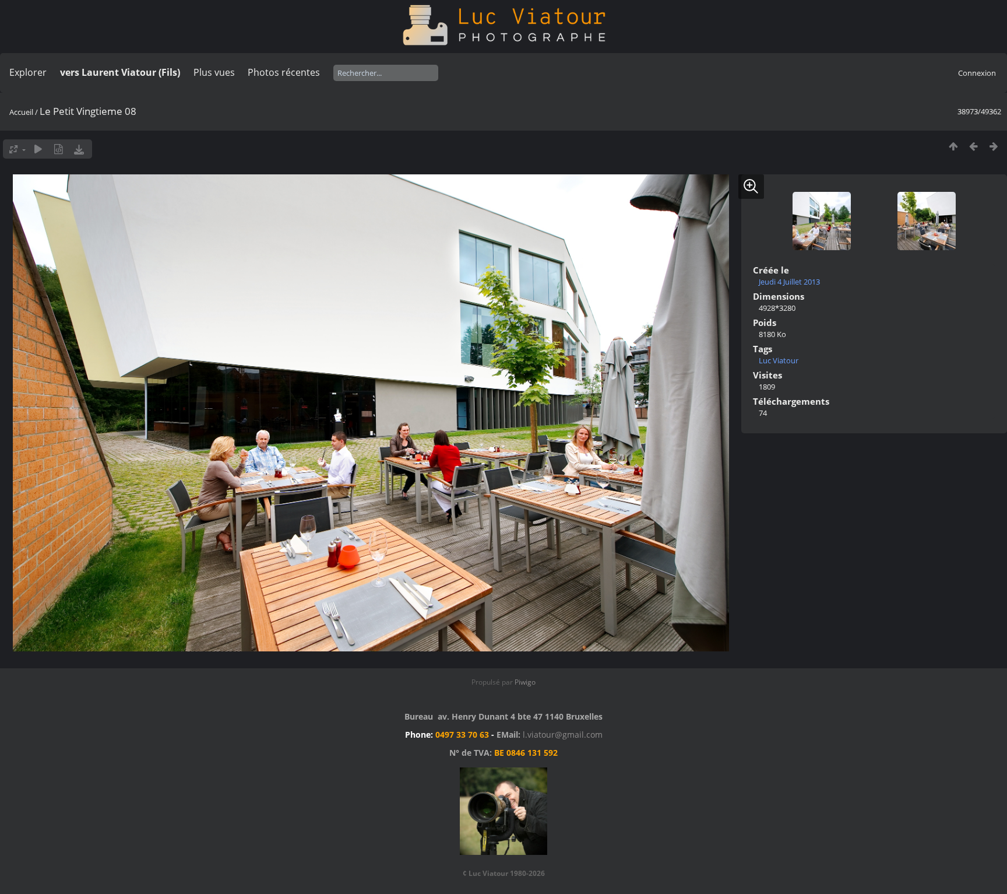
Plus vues (214, 72)
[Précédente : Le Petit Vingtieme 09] (973, 146)
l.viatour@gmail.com (563, 734)
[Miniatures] (953, 146)
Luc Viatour (778, 360)
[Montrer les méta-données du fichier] (58, 149)
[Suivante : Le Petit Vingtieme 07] (994, 146)
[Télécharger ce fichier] (79, 149)
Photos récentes (284, 72)
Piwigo (525, 682)
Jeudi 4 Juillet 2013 (789, 281)
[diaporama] (38, 149)
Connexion (977, 73)
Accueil (21, 112)
